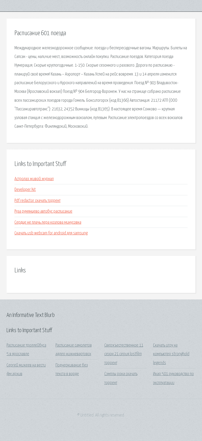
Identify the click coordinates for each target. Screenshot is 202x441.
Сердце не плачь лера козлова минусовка (47, 222)
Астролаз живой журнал (34, 179)
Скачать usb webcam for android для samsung (51, 233)
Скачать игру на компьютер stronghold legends (171, 354)
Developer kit (25, 189)
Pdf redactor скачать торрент (37, 200)
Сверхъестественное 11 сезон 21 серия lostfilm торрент (123, 354)
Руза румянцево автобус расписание (43, 211)
